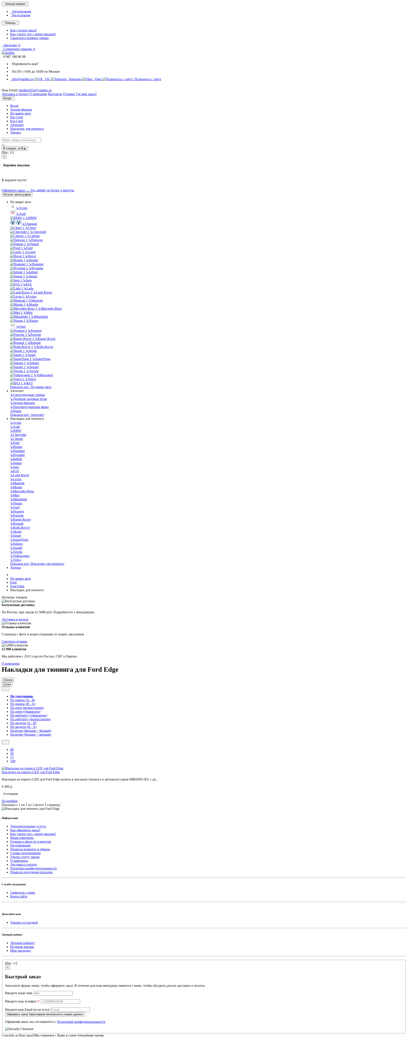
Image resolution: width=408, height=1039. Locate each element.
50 (12, 753)
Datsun (33, 244)
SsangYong (41, 359)
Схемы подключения (25, 853)
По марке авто (20, 113)
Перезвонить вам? (24, 64)
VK (47, 79)
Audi (21, 214)
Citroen (33, 236)
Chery (30, 228)
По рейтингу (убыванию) (28, 715)
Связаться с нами (22, 892)
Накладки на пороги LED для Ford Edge (31, 772)
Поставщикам (20, 845)
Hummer (36, 264)
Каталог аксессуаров (17, 194)
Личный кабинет (22, 943)
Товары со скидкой (24, 922)
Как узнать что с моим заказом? (33, 34)
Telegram (74, 79)
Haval (30, 256)
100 (12, 761)
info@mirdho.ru (22, 79)
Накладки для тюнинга (27, 128)
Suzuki (32, 367)
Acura (21, 208)
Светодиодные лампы (27, 395)
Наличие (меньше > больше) (30, 730)
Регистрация (20, 15)
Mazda (32, 304)
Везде (14, 105)
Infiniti (32, 272)
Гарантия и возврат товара (29, 38)
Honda (32, 260)
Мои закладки (20, 950)
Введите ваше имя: (19, 993)
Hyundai (36, 268)
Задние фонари (21, 109)
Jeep (27, 280)
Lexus (30, 296)
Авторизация (20, 11)
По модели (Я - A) (23, 727)
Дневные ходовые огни (28, 399)
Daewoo (35, 240)
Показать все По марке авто (30, 387)
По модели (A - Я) (23, 723)
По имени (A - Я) (22, 700)
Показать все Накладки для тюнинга (37, 563)
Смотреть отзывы (14, 641)
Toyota (32, 371)
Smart (30, 355)
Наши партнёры (22, 838)
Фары (15, 411)
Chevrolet (38, 232)
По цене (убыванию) (25, 711)
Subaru (33, 363)
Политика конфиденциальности (33, 868)
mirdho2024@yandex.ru (35, 90)
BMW (31, 218)
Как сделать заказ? (23, 30)
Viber (97, 79)
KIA (27, 284)
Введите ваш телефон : (22, 1001)
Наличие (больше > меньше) (30, 734)
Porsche (34, 334)
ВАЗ (28, 383)
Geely (30, 252)
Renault (34, 343)
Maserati (35, 300)
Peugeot (34, 330)
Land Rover (42, 292)
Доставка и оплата (15, 619)
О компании (11, 663)
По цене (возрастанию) (27, 708)
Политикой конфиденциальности (81, 1021)
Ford (28, 248)
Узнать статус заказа (25, 857)
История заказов (22, 947)
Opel (21, 326)
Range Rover (45, 339)
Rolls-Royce (43, 347)
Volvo (30, 379)
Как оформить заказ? (25, 830)
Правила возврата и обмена (30, 849)
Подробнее (10, 801)
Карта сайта (18, 896)
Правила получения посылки (31, 872)
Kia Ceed (16, 117)
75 (12, 757)
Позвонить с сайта (147, 79)
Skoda (31, 351)
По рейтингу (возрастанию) (30, 719)
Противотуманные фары (29, 407)
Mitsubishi (39, 316)
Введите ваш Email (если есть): (27, 1009)
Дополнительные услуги (28, 826)
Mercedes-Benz (50, 308)
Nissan (32, 320)
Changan (29, 224)
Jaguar (31, 276)
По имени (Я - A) (22, 704)
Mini (28, 312)
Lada (28, 288)
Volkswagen (43, 375)
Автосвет (17, 125)
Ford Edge (17, 586)
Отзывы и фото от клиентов (30, 841)
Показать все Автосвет (27, 415)
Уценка (15, 132)
